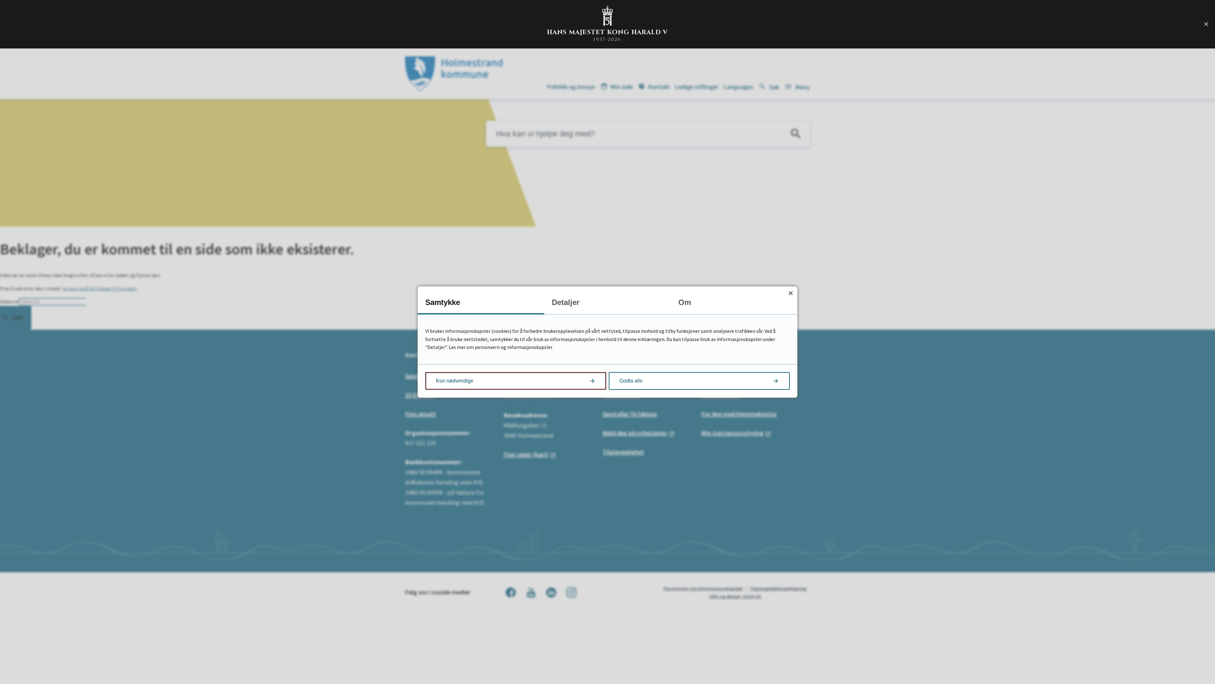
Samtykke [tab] (442, 302)
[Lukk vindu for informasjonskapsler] (790, 293)
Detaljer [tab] (565, 302)
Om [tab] (684, 302)
